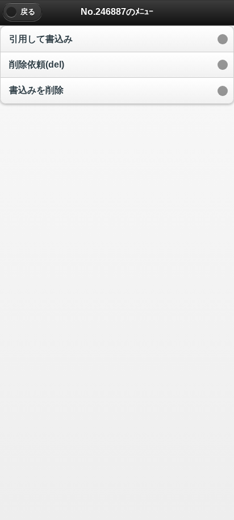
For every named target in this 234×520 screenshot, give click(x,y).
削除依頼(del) (36, 64)
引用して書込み (41, 39)
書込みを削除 (36, 90)
